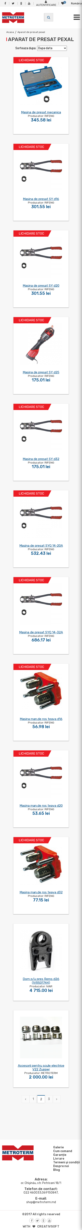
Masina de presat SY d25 (41, 372)
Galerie (58, 1147)
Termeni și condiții (66, 1162)
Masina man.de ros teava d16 (41, 719)
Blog (56, 1170)
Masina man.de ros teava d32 (41, 892)
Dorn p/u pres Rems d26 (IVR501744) (41, 981)
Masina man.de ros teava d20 (41, 806)
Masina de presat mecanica (41, 112)
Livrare (58, 1158)
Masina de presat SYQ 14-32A (41, 632)
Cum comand (62, 1151)
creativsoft (48, 1226)
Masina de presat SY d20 (41, 286)
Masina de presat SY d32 (41, 459)
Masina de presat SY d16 (41, 199)
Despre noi (61, 1166)
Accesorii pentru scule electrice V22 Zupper (41, 1067)
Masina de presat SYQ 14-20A (41, 546)
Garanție (59, 1155)
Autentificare (46, 4)
